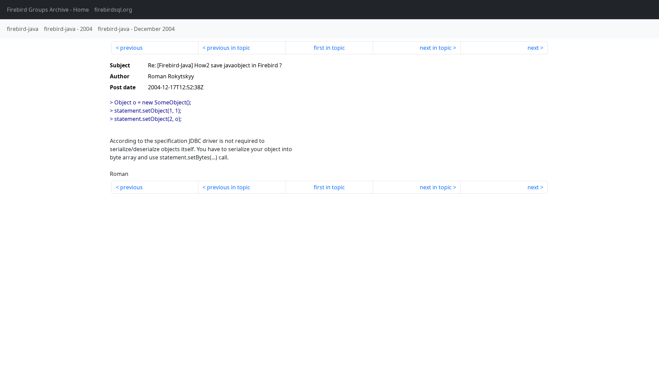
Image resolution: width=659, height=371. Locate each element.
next (533, 48)
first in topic (329, 48)
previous (131, 48)
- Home (48, 9)
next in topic (436, 48)
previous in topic (228, 48)
